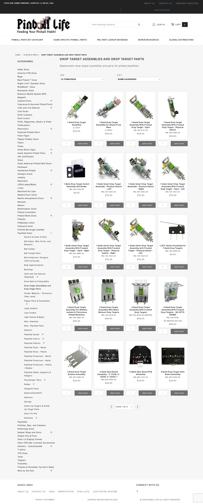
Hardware (22, 167)
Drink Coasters (25, 115)
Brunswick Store (26, 90)
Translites (22, 463)
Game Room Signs (27, 149)
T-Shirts (21, 449)
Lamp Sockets (31, 308)
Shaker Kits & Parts (27, 436)
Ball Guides (29, 249)
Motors (21, 205)
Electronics (23, 129)
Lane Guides (30, 313)
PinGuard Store (25, 226)
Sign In (160, 24)
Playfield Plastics (32, 343)
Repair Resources (148, 40)
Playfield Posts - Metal (35, 347)
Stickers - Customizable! (30, 446)
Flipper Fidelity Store (28, 139)
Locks (20, 188)
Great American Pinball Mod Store (35, 163)
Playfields (22, 422)
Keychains (23, 181)
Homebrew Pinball (27, 170)
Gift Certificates (26, 156)
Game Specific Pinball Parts (70, 40)
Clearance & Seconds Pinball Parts (35, 104)
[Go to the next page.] (137, 406)
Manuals (22, 202)
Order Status (66, 491)
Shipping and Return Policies (103, 500)
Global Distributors (181, 40)
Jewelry (21, 177)
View (62, 75)
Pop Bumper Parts (33, 380)
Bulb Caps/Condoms (34, 265)
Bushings (28, 269)
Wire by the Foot (26, 470)
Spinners (28, 397)
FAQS (51, 491)
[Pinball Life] (43, 24)
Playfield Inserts (32, 339)
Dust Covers (24, 118)
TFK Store (22, 453)
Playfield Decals (32, 334)
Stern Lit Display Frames (30, 439)
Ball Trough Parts (32, 253)
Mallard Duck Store (27, 195)
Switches (29, 418)
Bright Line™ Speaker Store (31, 83)
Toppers (22, 460)
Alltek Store (23, 69)
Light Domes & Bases (34, 317)
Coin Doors (23, 111)
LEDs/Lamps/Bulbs (27, 184)
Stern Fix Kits (30, 413)
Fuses (20, 146)
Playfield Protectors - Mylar (37, 360)
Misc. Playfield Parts (34, 326)
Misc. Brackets (31, 321)
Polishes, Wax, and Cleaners (32, 425)
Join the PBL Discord (105, 491)
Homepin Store (25, 174)
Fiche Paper (24, 135)
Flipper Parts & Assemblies (37, 301)
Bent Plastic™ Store (27, 80)
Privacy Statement (45, 500)
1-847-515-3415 (162, 10)
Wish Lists (83, 491)
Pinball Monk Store (27, 215)
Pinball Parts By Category (27, 40)
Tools (20, 456)
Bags (20, 76)
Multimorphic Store (27, 209)
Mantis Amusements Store (31, 198)
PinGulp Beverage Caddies (31, 229)
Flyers (21, 142)
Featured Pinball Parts (29, 132)
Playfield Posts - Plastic (35, 352)
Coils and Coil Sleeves (29, 108)
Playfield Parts (25, 233)
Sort (119, 75)
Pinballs (21, 219)
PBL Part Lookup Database (112, 40)
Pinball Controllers (27, 212)
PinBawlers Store (26, 223)
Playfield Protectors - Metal (37, 356)
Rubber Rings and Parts (29, 432)
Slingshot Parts (31, 389)
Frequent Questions (187, 3)
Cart (180, 24)
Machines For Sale (27, 191)
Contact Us (165, 3)
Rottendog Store (26, 429)
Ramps (27, 384)
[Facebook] (138, 492)
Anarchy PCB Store (27, 73)
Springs (27, 401)
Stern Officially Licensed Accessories (36, 443)
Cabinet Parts (24, 101)
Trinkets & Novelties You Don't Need (36, 467)
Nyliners (28, 330)
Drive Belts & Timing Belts (36, 281)
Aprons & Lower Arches (35, 237)
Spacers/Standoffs (33, 393)
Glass (20, 160)
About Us (149, 3)
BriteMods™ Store (26, 87)
